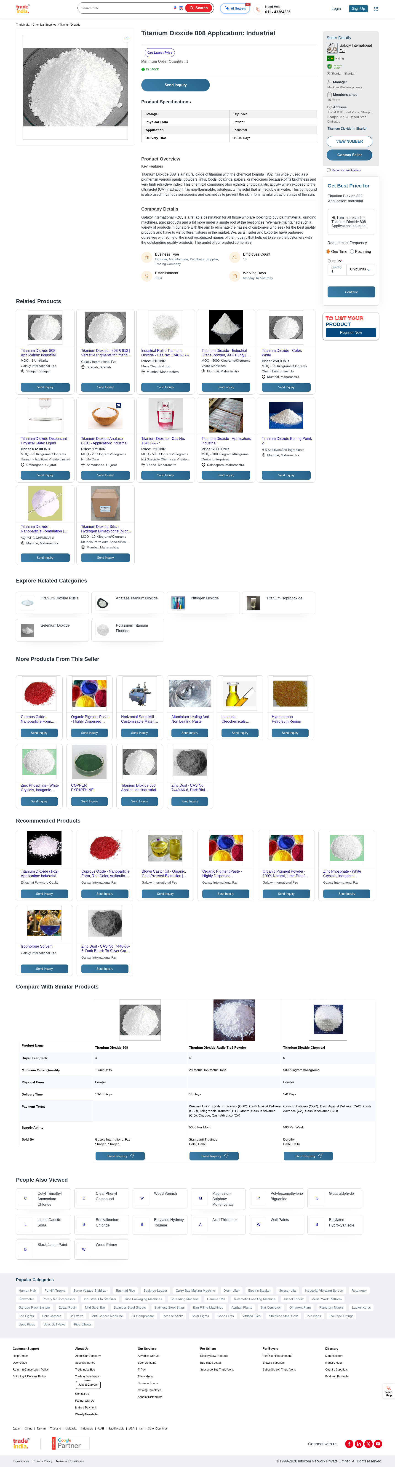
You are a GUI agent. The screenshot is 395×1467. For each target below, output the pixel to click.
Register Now (351, 332)
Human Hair (27, 1290)
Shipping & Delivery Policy (29, 1376)
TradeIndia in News (87, 1376)
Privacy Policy (42, 1461)
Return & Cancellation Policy (30, 1369)
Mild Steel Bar (95, 1307)
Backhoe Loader (155, 1290)
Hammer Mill (216, 1299)
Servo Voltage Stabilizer (90, 1290)
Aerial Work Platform (327, 1299)
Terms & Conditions (70, 1461)
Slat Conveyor (271, 1307)
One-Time (339, 252)
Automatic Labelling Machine (254, 1299)
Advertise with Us (148, 1355)
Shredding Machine (185, 1299)
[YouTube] (378, 1444)
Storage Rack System (34, 1307)
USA (131, 1428)
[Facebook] (349, 1444)
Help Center (20, 1355)
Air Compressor (142, 1316)
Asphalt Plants (242, 1307)
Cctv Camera (51, 1316)
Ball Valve (77, 1316)
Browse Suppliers (274, 1362)
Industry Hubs (333, 1362)
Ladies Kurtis (361, 1307)
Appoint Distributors (150, 1397)
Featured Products (336, 1376)
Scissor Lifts (287, 1290)
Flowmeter (26, 1299)
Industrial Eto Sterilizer (100, 1299)
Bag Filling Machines (208, 1307)
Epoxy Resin (68, 1307)
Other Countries (158, 1428)
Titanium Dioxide (69, 24)
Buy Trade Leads (211, 1362)
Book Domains (147, 1362)
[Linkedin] (359, 1444)
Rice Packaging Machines (143, 1299)
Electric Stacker (259, 1290)
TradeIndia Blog (85, 1369)
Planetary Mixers (331, 1307)
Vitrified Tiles (251, 1316)
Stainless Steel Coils (283, 1316)
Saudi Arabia (116, 1428)
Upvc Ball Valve (54, 1324)
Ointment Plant (300, 1307)
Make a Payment (85, 1407)
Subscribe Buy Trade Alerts (217, 1369)
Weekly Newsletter (86, 1414)
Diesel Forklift (294, 1299)
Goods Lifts (225, 1316)
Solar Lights (200, 1316)
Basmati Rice (125, 1290)
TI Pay (142, 1369)
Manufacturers (334, 1355)
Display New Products (214, 1355)
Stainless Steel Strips (169, 1307)
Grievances (21, 1461)
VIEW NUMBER (349, 141)
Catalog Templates (149, 1390)
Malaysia (71, 1428)
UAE (101, 1428)
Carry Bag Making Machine (195, 1290)
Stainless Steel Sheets (130, 1307)
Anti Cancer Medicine (107, 1316)
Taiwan (41, 1428)
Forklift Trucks (55, 1290)
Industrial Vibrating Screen (324, 1290)
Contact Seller (349, 155)
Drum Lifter (232, 1290)
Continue (351, 292)
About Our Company (88, 1355)
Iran (141, 1428)
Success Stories (85, 1362)
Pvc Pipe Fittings (341, 1316)
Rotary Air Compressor (59, 1299)
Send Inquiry (176, 85)
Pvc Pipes (314, 1316)
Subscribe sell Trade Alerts (279, 1369)
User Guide (20, 1362)
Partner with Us (84, 1400)
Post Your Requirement (277, 1355)
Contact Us (82, 1393)
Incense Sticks (173, 1316)
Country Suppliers (336, 1369)
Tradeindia (22, 24)
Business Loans (148, 1383)
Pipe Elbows (83, 1324)
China (28, 1428)
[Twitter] (368, 1444)
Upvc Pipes (27, 1324)
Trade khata (145, 1376)
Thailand (55, 1428)
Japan (17, 1428)
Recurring (363, 252)
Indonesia (87, 1428)
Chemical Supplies (44, 24)
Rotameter (359, 1290)
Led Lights (26, 1316)
